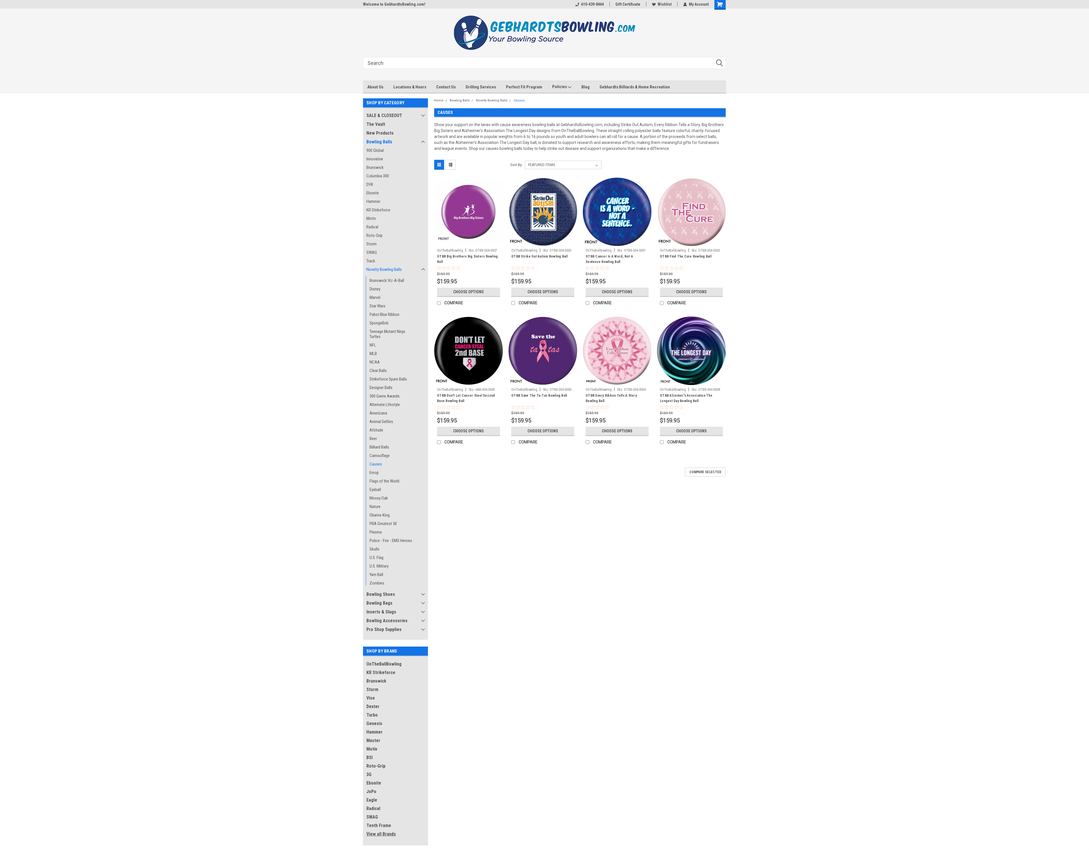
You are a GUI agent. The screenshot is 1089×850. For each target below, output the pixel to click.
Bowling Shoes (380, 594)
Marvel (375, 297)
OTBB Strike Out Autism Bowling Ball (539, 256)
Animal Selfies (381, 421)
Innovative (374, 159)
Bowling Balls (379, 141)
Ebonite (372, 193)
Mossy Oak (379, 498)
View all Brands (381, 834)
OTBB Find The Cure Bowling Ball (686, 256)
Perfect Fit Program (524, 87)
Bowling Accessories (387, 620)
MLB (373, 353)
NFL (373, 345)
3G (369, 774)
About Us (375, 87)
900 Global (375, 150)
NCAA (375, 362)
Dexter (372, 706)
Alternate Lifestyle (385, 404)
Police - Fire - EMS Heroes (391, 540)
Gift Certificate (627, 4)
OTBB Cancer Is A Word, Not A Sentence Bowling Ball (609, 259)
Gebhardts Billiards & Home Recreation (635, 87)
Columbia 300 (377, 175)
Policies (560, 86)
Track (370, 261)
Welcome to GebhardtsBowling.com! (394, 4)
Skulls (374, 549)
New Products (380, 133)
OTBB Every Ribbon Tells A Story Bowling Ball (611, 398)
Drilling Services (481, 87)
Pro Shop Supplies (384, 629)
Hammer (373, 201)
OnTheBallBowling (384, 664)
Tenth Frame (378, 825)
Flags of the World (384, 481)
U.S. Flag (376, 557)
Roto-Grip (374, 235)
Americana (378, 413)
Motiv (371, 218)
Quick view (468, 241)
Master (373, 740)
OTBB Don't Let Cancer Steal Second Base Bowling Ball (466, 398)
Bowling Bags (379, 603)
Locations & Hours (409, 87)
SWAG (371, 252)
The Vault (375, 124)
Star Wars (377, 306)
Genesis (374, 723)
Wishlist (665, 4)
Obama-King (380, 515)
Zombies (377, 583)
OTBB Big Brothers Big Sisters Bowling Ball (467, 259)
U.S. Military (379, 566)
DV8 (369, 184)
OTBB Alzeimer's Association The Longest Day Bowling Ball (686, 398)
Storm (371, 243)
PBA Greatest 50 (383, 523)
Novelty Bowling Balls (384, 269)
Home (439, 100)
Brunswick (375, 167)
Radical (372, 227)
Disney (375, 289)
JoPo (371, 791)
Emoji (374, 472)
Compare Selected (705, 472)
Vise (370, 698)
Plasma (376, 532)
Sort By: (516, 165)
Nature (375, 506)
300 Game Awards (385, 396)
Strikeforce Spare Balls (388, 379)
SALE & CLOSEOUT (384, 115)
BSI (369, 757)
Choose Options (468, 292)
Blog (585, 87)
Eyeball (375, 489)
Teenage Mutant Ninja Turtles (387, 334)
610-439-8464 (592, 4)
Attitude (376, 430)
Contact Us (446, 87)
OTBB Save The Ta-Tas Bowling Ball (539, 396)
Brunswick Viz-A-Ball (387, 280)
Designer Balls (381, 387)
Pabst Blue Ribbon (384, 314)
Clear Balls (378, 370)
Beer (373, 438)
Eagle (371, 800)
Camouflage (380, 455)
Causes (376, 464)
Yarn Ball (376, 574)
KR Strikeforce (378, 209)
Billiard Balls (379, 447)
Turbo (372, 715)
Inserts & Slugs (381, 612)
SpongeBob (379, 323)
